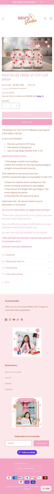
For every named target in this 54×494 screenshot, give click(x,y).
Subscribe (41, 443)
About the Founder (13, 372)
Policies (8, 383)
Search (8, 378)
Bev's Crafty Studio (19, 487)
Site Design (34, 487)
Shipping (5, 88)
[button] (3, 18)
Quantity (5, 101)
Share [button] (7, 282)
